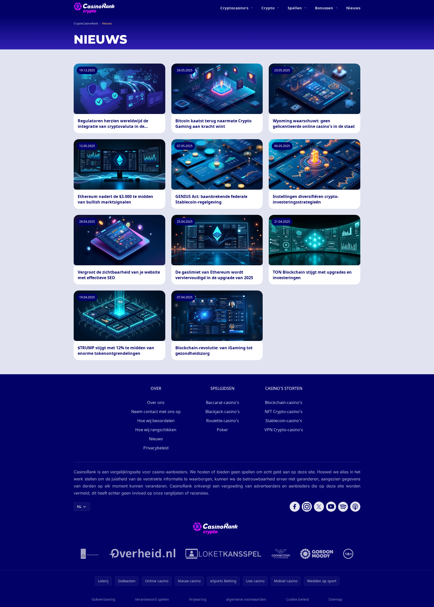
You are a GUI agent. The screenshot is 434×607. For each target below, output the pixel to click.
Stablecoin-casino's (283, 420)
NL (79, 506)
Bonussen (324, 7)
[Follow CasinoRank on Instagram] (307, 507)
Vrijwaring (197, 599)
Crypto (268, 7)
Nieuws (353, 7)
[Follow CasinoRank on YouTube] (331, 507)
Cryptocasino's (234, 7)
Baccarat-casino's (222, 402)
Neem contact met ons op (156, 411)
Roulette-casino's (222, 420)
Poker (222, 429)
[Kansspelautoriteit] (90, 554)
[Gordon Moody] (316, 554)
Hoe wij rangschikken (155, 429)
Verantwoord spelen (152, 599)
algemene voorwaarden (246, 599)
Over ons (156, 402)
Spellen (295, 7)
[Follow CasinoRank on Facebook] (295, 507)
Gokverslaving (103, 599)
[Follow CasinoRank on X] (319, 507)
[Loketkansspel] (223, 554)
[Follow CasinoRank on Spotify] (343, 507)
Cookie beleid (297, 599)
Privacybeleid (156, 448)
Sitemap (335, 599)
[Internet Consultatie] (142, 554)
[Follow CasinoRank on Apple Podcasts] (355, 507)
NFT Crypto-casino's (284, 411)
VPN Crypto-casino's (283, 429)
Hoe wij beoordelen (156, 420)
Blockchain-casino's (283, 402)
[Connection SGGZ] (280, 554)
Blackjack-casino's (222, 411)
